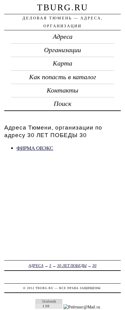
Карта (62, 63)
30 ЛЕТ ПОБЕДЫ (71, 265)
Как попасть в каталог (62, 77)
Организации (62, 50)
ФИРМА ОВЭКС (34, 148)
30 (94, 265)
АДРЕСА (36, 265)
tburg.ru (62, 7)
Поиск (62, 103)
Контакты (62, 90)
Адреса (63, 36)
